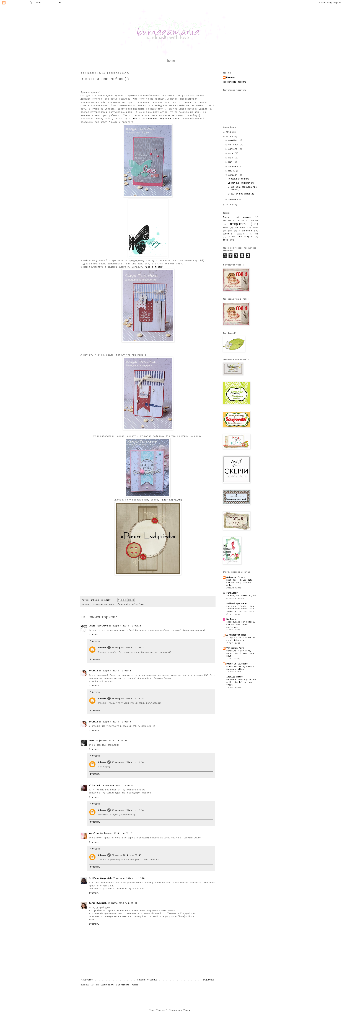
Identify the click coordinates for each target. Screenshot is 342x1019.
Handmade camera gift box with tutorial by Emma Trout (241, 682)
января (232, 199)
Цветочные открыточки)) (241, 183)
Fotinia (93, 671)
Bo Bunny (231, 619)
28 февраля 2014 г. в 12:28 (128, 878)
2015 (229, 132)
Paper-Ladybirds (171, 500)
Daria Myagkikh (98, 903)
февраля (233, 175)
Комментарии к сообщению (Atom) (119, 985)
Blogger (187, 1010)
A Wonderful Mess (236, 635)
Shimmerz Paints (235, 577)
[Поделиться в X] (126, 600)
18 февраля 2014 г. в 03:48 (115, 722)
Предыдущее (208, 980)
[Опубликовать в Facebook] (129, 600)
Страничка (245, 230)
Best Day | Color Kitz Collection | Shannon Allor (239, 582)
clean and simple (127, 604)
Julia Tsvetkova (98, 626)
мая (230, 162)
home (171, 61)
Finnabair (232, 593)
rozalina (94, 833)
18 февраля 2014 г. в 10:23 (128, 648)
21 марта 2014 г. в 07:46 (126, 855)
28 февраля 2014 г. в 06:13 (116, 833)
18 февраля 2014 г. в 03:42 (115, 671)
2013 (229, 205)
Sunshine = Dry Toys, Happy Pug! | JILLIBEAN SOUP (240, 653)
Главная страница (147, 980)
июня (231, 158)
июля (231, 153)
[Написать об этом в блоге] (122, 600)
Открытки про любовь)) (241, 194)
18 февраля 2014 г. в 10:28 (128, 698)
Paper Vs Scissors (237, 664)
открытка (97, 604)
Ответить (94, 635)
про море (109, 604)
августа (233, 149)
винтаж (247, 217)
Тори (91, 740)
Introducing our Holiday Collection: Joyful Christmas (240, 624)
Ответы (96, 641)
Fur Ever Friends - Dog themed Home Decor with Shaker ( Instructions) (240, 609)
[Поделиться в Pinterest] (132, 600)
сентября (234, 145)
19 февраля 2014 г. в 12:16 (128, 810)
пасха (225, 228)
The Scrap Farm (235, 648)
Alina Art (94, 785)
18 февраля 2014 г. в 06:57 (111, 740)
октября (233, 140)
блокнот (227, 217)
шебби (226, 234)
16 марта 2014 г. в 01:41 (122, 903)
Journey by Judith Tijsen (241, 596)
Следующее (87, 980)
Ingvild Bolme (234, 677)
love (141, 604)
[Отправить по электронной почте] (119, 600)
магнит (241, 221)
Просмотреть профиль (234, 82)
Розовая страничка (238, 179)
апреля (232, 166)
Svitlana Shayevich (100, 878)
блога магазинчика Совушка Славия (156, 118)
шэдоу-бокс (242, 234)
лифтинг (227, 220)
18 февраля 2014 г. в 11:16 (128, 762)
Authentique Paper (237, 603)
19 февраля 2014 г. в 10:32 (117, 785)
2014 (229, 136)
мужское (254, 221)
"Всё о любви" (154, 267)
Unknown (102, 648)
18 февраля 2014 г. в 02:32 (125, 626)
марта (232, 171)
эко (256, 234)
